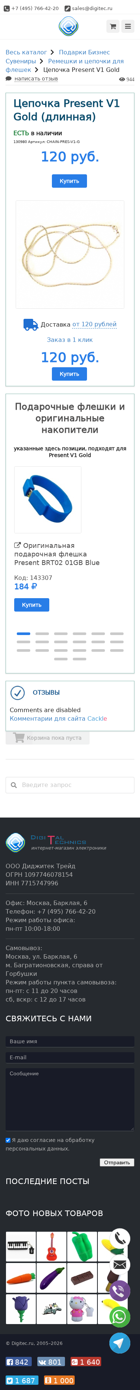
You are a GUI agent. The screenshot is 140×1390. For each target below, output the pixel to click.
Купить (69, 181)
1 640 (89, 1362)
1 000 (62, 1381)
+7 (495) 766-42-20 (35, 8)
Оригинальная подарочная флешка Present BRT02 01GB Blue (57, 554)
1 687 (25, 1381)
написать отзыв (36, 79)
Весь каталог (26, 52)
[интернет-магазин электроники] (70, 26)
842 (22, 1362)
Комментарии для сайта (58, 718)
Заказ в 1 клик (70, 339)
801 (55, 1362)
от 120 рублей (94, 324)
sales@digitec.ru (92, 8)
